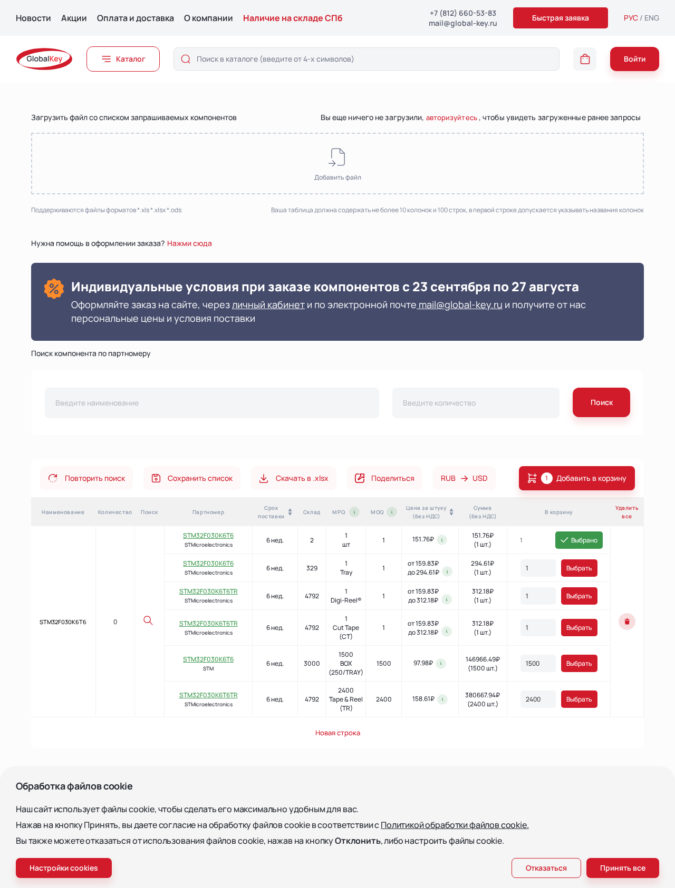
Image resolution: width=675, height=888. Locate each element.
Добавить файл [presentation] (337, 177)
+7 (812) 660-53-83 (463, 13)
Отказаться (546, 868)
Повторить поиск (95, 478)
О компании (208, 18)
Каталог (131, 59)
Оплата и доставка (135, 18)
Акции (74, 18)
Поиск (602, 402)
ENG (651, 18)
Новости (33, 18)
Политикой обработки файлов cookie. (455, 825)
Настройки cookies (64, 868)
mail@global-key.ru (463, 23)
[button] (584, 59)
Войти (634, 59)
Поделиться (392, 478)
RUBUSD (464, 478)
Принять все (622, 868)
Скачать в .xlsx (302, 478)
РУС (631, 18)
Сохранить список (200, 478)
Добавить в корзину (585, 478)
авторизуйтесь (451, 117)
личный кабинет (268, 304)
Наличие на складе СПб (293, 18)
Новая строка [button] (337, 732)
